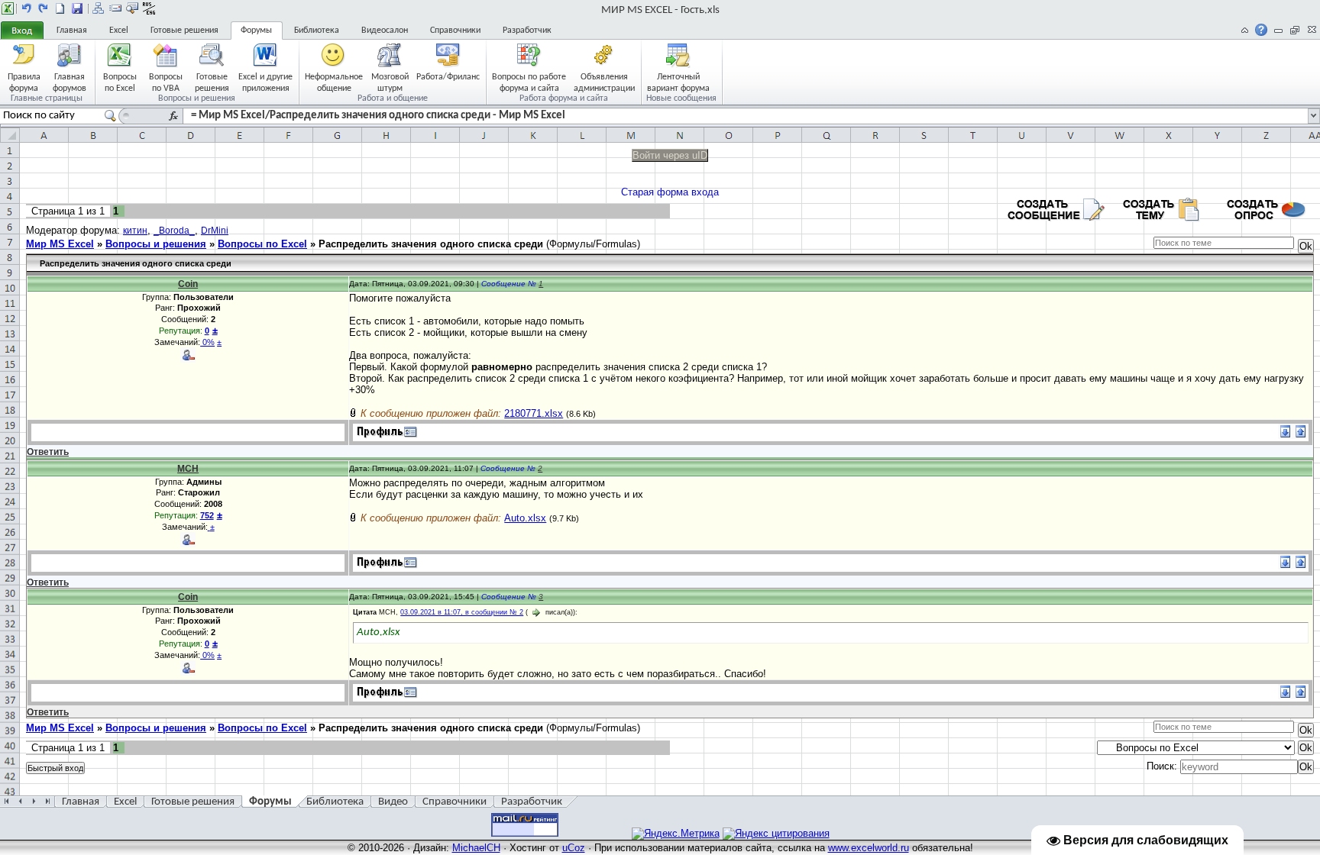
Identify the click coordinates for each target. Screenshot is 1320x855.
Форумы (256, 30)
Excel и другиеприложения (265, 82)
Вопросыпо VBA (166, 82)
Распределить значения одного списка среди (431, 244)
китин (135, 230)
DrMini (214, 230)
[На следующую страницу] (43, 8)
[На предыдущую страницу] (26, 8)
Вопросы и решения (155, 244)
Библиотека (316, 30)
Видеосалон (384, 30)
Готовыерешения (212, 82)
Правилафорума (24, 82)
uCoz (573, 847)
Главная (72, 30)
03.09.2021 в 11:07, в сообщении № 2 (461, 612)
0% (207, 342)
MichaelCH (476, 847)
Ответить (48, 452)
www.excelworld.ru (868, 847)
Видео (393, 802)
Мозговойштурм (390, 82)
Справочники (455, 30)
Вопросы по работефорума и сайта (529, 82)
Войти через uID (669, 155)
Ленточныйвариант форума (678, 82)
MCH (188, 468)
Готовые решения (184, 30)
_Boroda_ (174, 230)
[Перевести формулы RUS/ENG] (149, 8)
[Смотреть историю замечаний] (209, 526)
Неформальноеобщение (334, 82)
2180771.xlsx (533, 413)
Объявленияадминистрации (604, 82)
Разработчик (527, 30)
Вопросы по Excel (262, 244)
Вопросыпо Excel (120, 82)
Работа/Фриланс (448, 77)
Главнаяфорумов (69, 82)
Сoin (188, 284)
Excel (118, 30)
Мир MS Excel (60, 244)
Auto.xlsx (525, 518)
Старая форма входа (670, 192)
